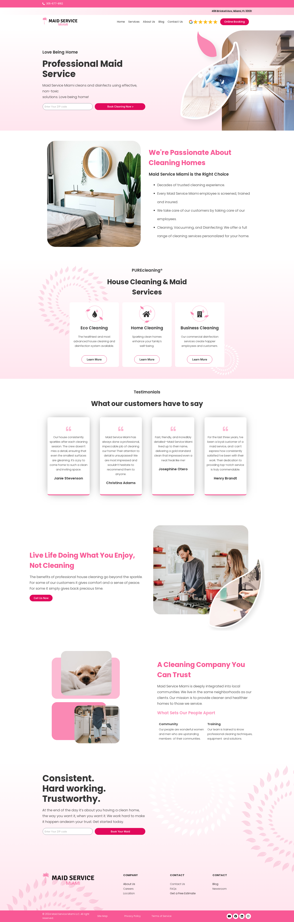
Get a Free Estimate (183, 893)
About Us (149, 22)
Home (121, 22)
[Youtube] (229, 916)
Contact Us (175, 22)
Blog (161, 22)
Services (134, 22)
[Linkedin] (242, 916)
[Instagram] (248, 916)
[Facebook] (235, 916)
